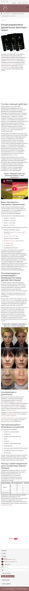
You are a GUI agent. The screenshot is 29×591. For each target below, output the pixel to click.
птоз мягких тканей (8, 243)
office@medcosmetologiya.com (10, 561)
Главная (14, 3)
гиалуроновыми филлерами (13, 414)
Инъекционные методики (17, 13)
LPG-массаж (11, 419)
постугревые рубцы (9, 245)
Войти (3, 576)
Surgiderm (13, 415)
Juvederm (7, 415)
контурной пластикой (11, 60)
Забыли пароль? (6, 583)
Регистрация (9, 576)
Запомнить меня (6, 573)
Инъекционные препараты (9, 16)
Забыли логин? (6, 580)
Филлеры (11, 210)
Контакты (25, 3)
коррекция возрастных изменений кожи (13, 241)
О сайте (19, 3)
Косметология (6, 13)
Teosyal (3, 415)
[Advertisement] (14, 86)
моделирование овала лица (11, 236)
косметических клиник (6, 505)
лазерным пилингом (11, 410)
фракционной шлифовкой (13, 407)
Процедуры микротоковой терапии (9, 418)
